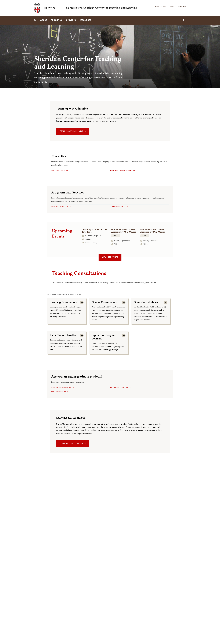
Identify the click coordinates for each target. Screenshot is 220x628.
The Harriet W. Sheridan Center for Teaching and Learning (100, 7)
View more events (110, 257)
